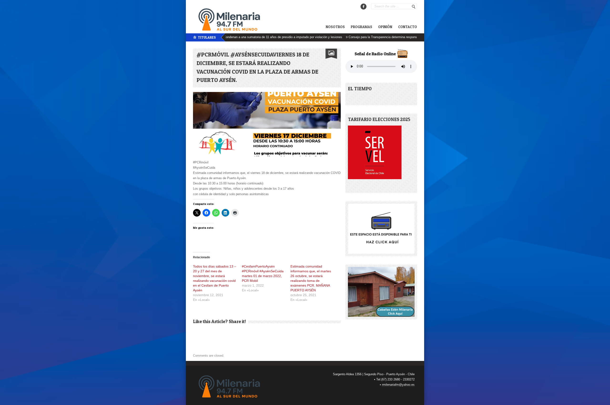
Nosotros (335, 27)
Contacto (407, 27)
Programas (361, 27)
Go (414, 7)
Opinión (385, 27)
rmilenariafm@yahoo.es (398, 384)
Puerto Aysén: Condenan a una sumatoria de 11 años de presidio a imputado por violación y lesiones (259, 37)
